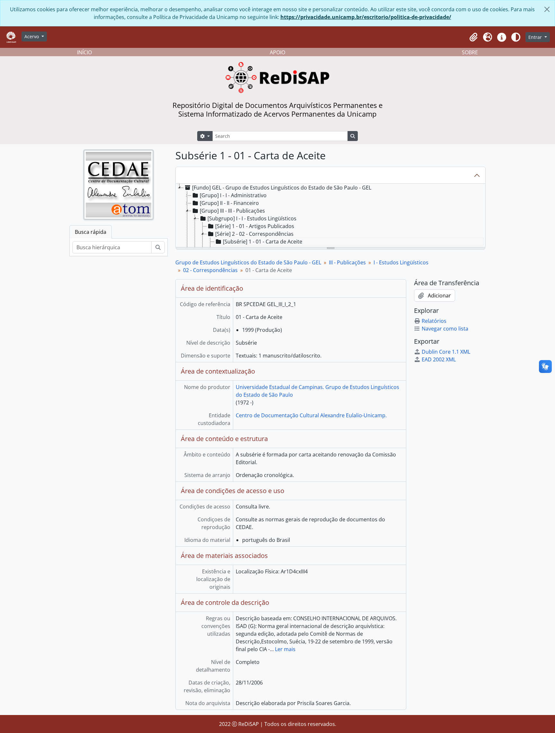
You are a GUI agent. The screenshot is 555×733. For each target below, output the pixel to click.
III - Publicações (347, 262)
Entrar (535, 37)
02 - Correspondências (210, 270)
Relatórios (434, 320)
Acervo (32, 36)
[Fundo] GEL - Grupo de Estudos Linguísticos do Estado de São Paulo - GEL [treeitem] (281, 187)
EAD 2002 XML (439, 359)
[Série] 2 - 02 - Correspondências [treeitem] (254, 233)
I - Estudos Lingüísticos (401, 262)
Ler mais (285, 649)
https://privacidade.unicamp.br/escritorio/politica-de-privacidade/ (365, 17)
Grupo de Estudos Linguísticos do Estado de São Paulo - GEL (248, 262)
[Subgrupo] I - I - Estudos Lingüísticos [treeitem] (251, 218)
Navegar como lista (445, 328)
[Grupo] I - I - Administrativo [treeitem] (233, 195)
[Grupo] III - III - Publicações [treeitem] (232, 210)
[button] (473, 37)
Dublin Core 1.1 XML (446, 351)
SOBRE (470, 52)
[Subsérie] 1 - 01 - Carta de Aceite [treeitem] (262, 241)
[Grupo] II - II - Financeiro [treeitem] (229, 203)
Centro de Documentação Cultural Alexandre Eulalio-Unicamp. (311, 415)
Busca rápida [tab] (90, 231)
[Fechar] (547, 9)
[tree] (330, 216)
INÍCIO (84, 52)
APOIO (277, 52)
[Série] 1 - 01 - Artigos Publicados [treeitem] (254, 226)
